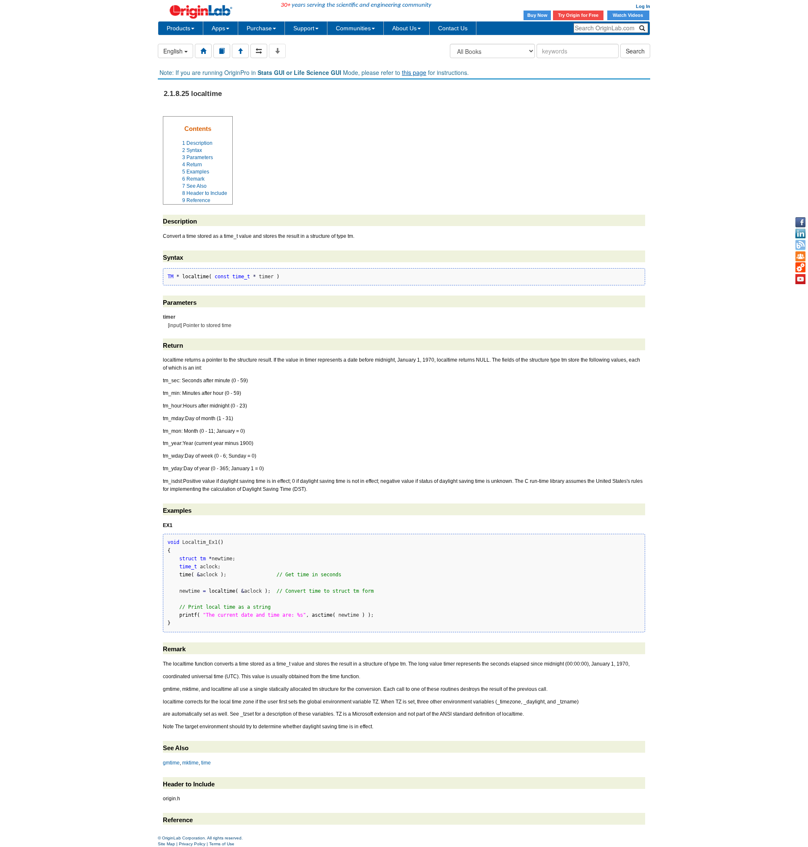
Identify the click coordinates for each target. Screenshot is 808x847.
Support (303, 28)
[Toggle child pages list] (277, 51)
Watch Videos (628, 15)
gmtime (171, 763)
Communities (353, 28)
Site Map (166, 844)
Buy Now (537, 15)
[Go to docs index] (203, 51)
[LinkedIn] (800, 233)
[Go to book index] (221, 51)
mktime (190, 763)
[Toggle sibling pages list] (258, 51)
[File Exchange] (800, 267)
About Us (404, 28)
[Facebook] (800, 222)
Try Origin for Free (578, 15)
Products (178, 28)
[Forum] (800, 256)
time (206, 763)
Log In (643, 6)
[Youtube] (800, 279)
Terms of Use (221, 844)
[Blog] (800, 245)
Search (635, 51)
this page (414, 72)
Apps (218, 28)
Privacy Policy (192, 844)
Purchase (259, 28)
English (173, 51)
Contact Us (453, 28)
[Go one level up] (240, 51)
